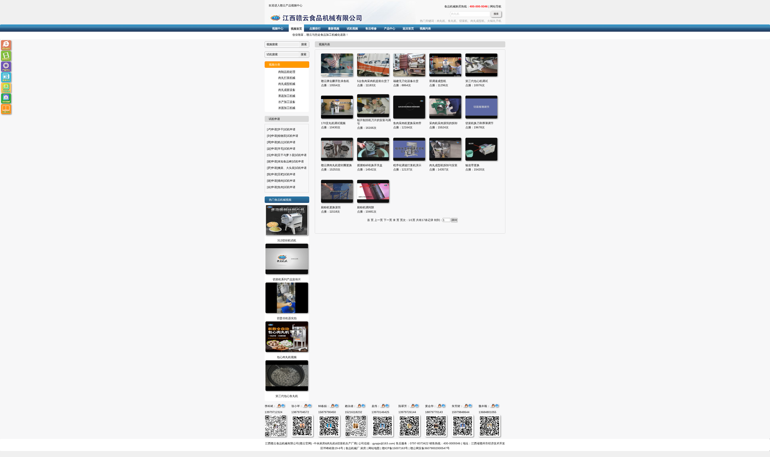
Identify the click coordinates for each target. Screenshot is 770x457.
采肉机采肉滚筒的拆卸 (443, 123)
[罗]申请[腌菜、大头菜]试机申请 (287, 167)
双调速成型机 (437, 81)
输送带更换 (472, 165)
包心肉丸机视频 (287, 357)
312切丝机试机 (286, 240)
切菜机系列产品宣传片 (287, 279)
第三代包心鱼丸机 (287, 396)
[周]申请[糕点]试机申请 (281, 142)
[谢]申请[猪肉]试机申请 (281, 180)
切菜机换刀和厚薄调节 (479, 123)
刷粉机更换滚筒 (331, 207)
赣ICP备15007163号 (395, 448)
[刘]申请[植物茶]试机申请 (282, 135)
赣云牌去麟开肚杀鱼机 (335, 81)
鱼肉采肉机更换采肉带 (407, 123)
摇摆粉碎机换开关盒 (369, 165)
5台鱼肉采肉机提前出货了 (373, 81)
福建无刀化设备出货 (405, 81)
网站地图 (374, 448)
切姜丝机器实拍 (287, 318)
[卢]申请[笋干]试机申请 (281, 129)
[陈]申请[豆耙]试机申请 (281, 174)
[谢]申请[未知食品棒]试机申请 (285, 161)
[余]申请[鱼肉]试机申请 (281, 187)
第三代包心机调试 (476, 81)
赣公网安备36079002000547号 (430, 448)
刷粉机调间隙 (365, 207)
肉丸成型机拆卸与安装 (443, 165)
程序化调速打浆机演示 (407, 165)
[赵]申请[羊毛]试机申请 (281, 148)
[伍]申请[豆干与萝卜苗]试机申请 (287, 155)
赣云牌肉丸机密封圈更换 (336, 165)
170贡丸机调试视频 (333, 123)
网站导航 (495, 6)
